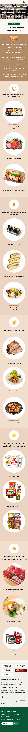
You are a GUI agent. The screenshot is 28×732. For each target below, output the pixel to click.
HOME (2, 14)
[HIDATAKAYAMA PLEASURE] (21, 670)
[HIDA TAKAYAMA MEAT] (7, 666)
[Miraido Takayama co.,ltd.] (7, 670)
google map (6, 716)
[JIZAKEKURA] (7, 675)
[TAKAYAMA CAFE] (21, 666)
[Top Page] (5, 2)
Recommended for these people (12, 14)
